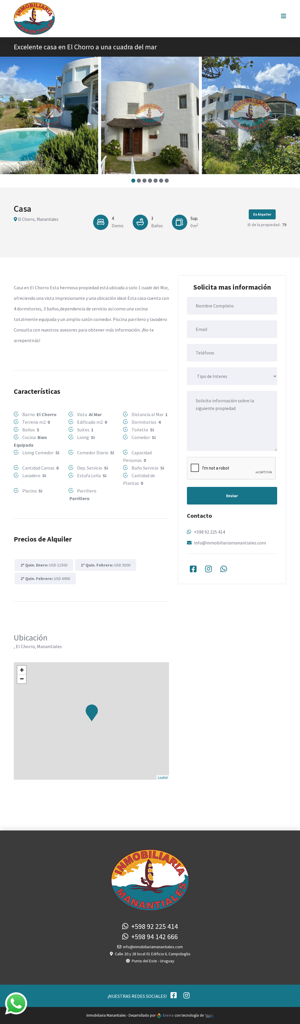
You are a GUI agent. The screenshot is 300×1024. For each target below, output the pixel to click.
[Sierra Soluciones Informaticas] (209, 1015)
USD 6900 (45, 578)
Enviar (232, 495)
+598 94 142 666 (153, 936)
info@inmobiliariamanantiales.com (230, 543)
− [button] (22, 678)
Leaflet (163, 777)
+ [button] (22, 670)
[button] (133, 181)
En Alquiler (262, 214)
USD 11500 (44, 565)
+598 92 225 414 (209, 532)
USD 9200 (105, 565)
